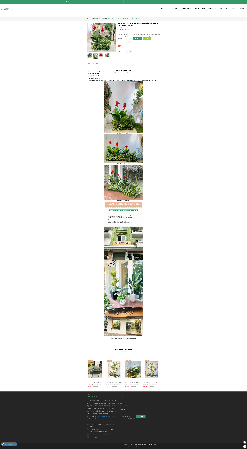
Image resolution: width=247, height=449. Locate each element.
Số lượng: (120, 38)
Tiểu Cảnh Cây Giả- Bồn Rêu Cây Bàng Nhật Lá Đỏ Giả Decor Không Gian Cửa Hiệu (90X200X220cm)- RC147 (151, 383)
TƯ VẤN (234, 8)
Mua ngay (137, 38)
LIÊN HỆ (242, 8)
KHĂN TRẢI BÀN (224, 8)
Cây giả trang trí (97, 416)
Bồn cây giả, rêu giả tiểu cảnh (99, 18)
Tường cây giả (96, 418)
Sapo (107, 445)
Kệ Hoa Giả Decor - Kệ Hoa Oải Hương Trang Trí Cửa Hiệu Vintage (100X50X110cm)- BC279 (94, 383)
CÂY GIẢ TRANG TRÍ (186, 8)
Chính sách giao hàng (122, 407)
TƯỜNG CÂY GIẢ (212, 8)
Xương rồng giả (102, 418)
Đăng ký (8, 1)
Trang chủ (89, 18)
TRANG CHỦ (163, 8)
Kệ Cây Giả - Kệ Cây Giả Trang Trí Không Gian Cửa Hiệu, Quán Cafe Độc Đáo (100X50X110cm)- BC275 (133, 383)
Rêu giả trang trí (112, 416)
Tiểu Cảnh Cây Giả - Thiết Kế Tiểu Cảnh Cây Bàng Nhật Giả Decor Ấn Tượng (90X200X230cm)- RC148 (114, 383)
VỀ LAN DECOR (173, 8)
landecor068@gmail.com (95, 437)
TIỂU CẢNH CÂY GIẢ (200, 8)
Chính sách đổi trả (122, 409)
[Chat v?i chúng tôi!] (244, 442)
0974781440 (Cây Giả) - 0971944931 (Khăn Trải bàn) (101, 434)
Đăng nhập (3, 1)
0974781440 (68, 1)
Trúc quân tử (89, 418)
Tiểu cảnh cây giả (105, 416)
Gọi (148, 38)
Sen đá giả (108, 418)
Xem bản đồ (140, 416)
